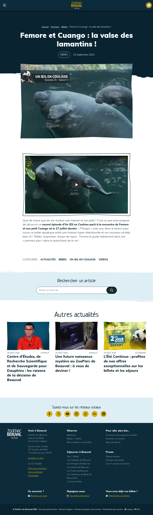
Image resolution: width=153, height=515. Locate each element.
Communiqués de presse (118, 464)
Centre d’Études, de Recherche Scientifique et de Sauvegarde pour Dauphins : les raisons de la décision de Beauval (27, 368)
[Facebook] (49, 414)
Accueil (45, 27)
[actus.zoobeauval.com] (77, 5)
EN (139, 509)
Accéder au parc (36, 458)
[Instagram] (76, 414)
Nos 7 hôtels (73, 457)
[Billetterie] (149, 5)
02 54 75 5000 (35, 464)
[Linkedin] (104, 414)
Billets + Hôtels (74, 439)
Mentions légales (66, 509)
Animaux (55, 27)
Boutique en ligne (39, 496)
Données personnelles (48, 509)
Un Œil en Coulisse (83, 259)
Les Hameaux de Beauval (79, 474)
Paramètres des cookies (112, 509)
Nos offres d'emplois (79, 496)
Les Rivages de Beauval (78, 464)
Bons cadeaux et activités (79, 442)
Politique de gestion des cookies (87, 509)
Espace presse (113, 457)
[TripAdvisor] (95, 414)
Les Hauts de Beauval (77, 471)
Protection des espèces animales (121, 435)
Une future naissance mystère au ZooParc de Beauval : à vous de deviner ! (75, 364)
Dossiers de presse (115, 460)
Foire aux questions (37, 468)
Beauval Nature (113, 442)
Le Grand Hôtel (74, 482)
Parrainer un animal (115, 439)
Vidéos (103, 259)
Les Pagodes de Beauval (79, 460)
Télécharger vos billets (119, 496)
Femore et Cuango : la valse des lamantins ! (90, 27)
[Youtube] (67, 414)
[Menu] (4, 5)
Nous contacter (35, 472)
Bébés (64, 27)
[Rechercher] (111, 290)
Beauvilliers (72, 478)
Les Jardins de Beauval (78, 467)
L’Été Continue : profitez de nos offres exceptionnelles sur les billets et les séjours (124, 364)
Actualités (48, 259)
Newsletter (33, 476)
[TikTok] (85, 414)
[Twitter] (58, 414)
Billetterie (71, 435)
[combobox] (76, 290)
